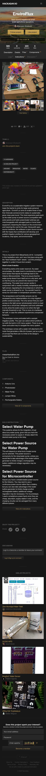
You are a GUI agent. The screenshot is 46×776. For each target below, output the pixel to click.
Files (24, 52)
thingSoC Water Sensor (11, 676)
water (25, 168)
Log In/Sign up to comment (13, 558)
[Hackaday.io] (10, 3)
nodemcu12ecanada (13, 609)
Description (8, 52)
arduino (7, 168)
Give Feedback (35, 762)
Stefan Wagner (11, 713)
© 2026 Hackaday (23, 771)
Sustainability (9, 172)
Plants (33, 168)
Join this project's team (11, 146)
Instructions (20, 56)
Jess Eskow (10, 644)
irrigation (16, 168)
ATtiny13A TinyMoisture (11, 711)
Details (17, 52)
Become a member (8, 727)
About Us (9, 762)
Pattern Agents (11, 678)
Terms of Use (11, 764)
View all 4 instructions (23, 509)
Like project (32, 32)
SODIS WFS (7, 641)
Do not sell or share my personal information (23, 767)
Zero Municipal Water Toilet (12, 606)
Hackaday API (34, 764)
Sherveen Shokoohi (24, 26)
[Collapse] (21, 422)
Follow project (15, 32)
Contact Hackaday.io (21, 762)
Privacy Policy (22, 764)
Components (35, 52)
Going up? (23, 757)
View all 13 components (23, 406)
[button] (41, 3)
